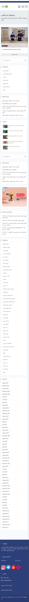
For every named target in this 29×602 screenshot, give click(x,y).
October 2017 (5, 522)
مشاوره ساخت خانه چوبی (6, 585)
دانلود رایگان (5, 80)
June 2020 (4, 441)
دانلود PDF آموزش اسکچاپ (8, 289)
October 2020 (5, 433)
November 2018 (6, 489)
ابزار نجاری (5, 273)
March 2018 (5, 508)
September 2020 (6, 436)
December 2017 (6, 516)
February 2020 (5, 452)
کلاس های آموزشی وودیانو (8, 346)
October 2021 (5, 416)
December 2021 (6, 411)
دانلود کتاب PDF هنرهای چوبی (9, 298)
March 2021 (5, 427)
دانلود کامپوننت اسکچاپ (8, 295)
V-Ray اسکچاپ (6, 244)
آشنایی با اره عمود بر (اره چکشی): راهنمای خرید (11, 49)
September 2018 (6, 494)
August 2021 (5, 419)
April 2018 (4, 505)
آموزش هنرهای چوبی (7, 74)
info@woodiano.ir (7, 580)
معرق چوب (5, 359)
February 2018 (5, 511)
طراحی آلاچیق (5, 330)
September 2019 (6, 464)
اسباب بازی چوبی (6, 276)
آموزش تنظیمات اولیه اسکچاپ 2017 (16, 220)
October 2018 (5, 491)
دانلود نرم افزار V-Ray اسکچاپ (9, 302)
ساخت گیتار (5, 327)
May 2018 (4, 502)
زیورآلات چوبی (6, 324)
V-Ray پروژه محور (6, 247)
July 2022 (4, 397)
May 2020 (4, 444)
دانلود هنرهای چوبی (7, 308)
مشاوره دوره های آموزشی (6, 590)
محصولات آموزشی (6, 86)
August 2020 (5, 438)
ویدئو (4, 90)
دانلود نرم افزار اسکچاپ (7, 305)
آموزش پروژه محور (6, 253)
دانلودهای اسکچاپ (6, 311)
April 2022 (4, 402)
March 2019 (5, 477)
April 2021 (4, 425)
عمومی (4, 340)
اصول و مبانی (5, 282)
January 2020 (5, 455)
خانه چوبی (5, 286)
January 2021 (5, 430)
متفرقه (4, 353)
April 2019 (4, 475)
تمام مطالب (3, 560)
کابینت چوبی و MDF (7, 343)
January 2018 (5, 514)
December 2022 (6, 391)
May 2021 (4, 422)
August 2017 (5, 527)
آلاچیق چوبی (5, 250)
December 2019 (6, 458)
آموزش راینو (5, 257)
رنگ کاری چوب (6, 321)
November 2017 (6, 519)
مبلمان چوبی (5, 350)
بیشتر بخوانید (14, 54)
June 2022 (4, 400)
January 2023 (5, 388)
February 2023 (5, 386)
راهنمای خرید (5, 318)
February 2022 (5, 408)
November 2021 (6, 413)
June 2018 (4, 500)
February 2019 (5, 480)
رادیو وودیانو (5, 83)
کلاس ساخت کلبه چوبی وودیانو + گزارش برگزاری (12, 115)
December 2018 (6, 486)
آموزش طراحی (6, 70)
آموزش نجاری (5, 263)
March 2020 (5, 450)
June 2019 (4, 472)
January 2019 (5, 483)
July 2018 (4, 497)
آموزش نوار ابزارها (6, 266)
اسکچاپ (4, 77)
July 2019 (4, 469)
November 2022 (6, 394)
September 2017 (6, 525)
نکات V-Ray (5, 369)
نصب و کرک (5, 366)
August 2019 (5, 466)
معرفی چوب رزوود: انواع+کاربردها (9, 103)
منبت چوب (5, 362)
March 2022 (5, 405)
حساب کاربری (18, 560)
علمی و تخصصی (6, 337)
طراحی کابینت (5, 334)
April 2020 (4, 447)
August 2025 (5, 383)
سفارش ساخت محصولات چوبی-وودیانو (10, 101)
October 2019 (5, 461)
